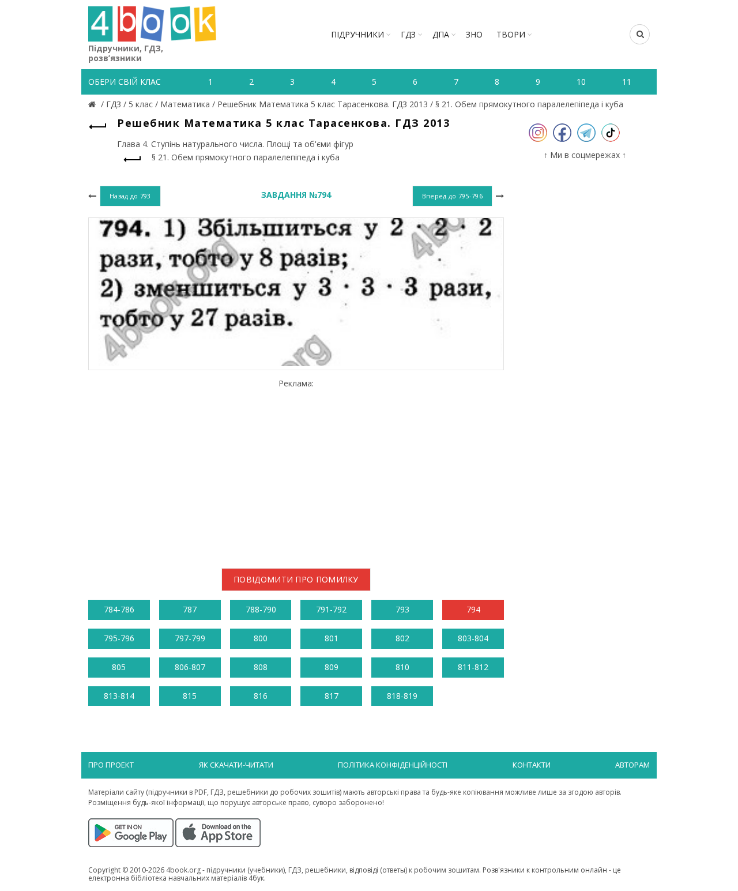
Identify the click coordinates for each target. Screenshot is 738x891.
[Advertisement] (296, 469)
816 (261, 695)
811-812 (473, 666)
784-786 (119, 609)
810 (402, 666)
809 (331, 666)
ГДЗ (408, 34)
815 (190, 695)
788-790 (261, 609)
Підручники (357, 34)
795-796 (119, 638)
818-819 (402, 695)
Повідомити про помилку (296, 579)
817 (331, 695)
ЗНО (474, 34)
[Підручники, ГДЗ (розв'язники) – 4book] (93, 104)
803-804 (473, 638)
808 (261, 666)
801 (331, 638)
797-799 (190, 638)
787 (190, 609)
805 (119, 666)
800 (261, 638)
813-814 (119, 695)
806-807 (190, 666)
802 (402, 638)
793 (402, 609)
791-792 (331, 609)
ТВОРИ (510, 34)
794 (473, 609)
